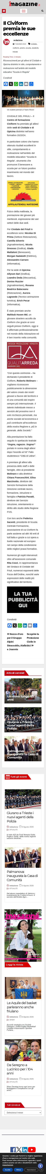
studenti (35, 48)
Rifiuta (18, 1170)
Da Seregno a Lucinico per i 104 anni (20, 1069)
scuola (28, 48)
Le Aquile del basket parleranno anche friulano (22, 1007)
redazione (18, 40)
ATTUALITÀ (13, 830)
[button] (42, 11)
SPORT (12, 1020)
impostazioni (7, 1165)
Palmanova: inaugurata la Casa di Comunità (22, 754)
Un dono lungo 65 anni (20, 698)
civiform (16, 48)
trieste (15, 52)
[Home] (4, 11)
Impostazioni (31, 1170)
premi (22, 48)
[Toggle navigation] (23, 11)
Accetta (7, 1170)
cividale (34, 44)
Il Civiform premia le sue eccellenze (19, 28)
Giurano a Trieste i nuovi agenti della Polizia (20, 725)
